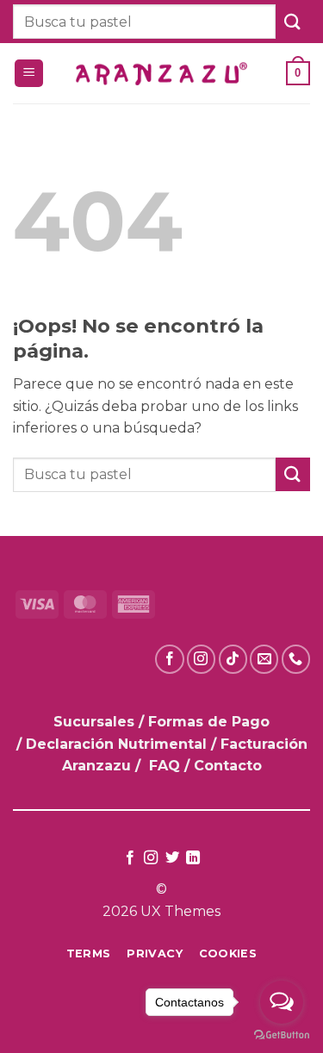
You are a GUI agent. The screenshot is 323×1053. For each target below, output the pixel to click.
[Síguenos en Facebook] (169, 659)
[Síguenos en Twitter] (172, 858)
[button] (29, 73)
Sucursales (96, 721)
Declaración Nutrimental (116, 744)
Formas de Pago (209, 721)
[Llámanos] (296, 659)
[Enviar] (293, 21)
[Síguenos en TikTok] (233, 659)
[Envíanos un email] (264, 659)
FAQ (164, 765)
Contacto (228, 765)
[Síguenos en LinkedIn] (193, 858)
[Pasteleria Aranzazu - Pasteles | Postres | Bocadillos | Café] (162, 73)
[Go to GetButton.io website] (281, 1035)
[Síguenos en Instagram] (201, 659)
